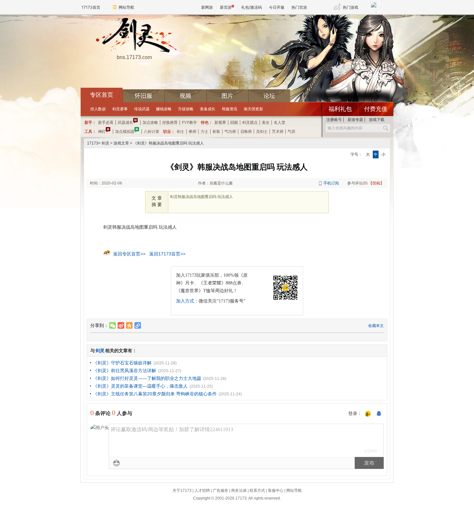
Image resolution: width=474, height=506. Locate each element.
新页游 (226, 7)
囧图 (234, 122)
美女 (266, 122)
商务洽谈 (239, 490)
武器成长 (125, 122)
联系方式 (257, 490)
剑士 (180, 131)
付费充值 (375, 109)
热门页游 (299, 7)
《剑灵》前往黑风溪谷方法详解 (124, 370)
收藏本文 (376, 325)
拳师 (192, 131)
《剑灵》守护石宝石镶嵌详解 (122, 362)
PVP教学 (189, 122)
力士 (204, 131)
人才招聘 (202, 490)
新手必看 (106, 122)
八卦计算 (151, 131)
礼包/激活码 (251, 7)
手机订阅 (331, 183)
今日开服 (276, 7)
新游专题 (355, 119)
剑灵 (105, 143)
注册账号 (334, 119)
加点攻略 (150, 122)
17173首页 (91, 7)
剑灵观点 (250, 122)
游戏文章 (121, 143)
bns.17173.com (134, 57)
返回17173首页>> (167, 253)
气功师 (230, 131)
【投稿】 (376, 183)
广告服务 (220, 490)
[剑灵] (134, 36)
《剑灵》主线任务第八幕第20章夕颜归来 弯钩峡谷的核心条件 (155, 393)
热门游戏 (350, 7)
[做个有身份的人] (368, 414)
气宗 (291, 131)
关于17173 (182, 490)
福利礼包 (340, 109)
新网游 (207, 7)
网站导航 (126, 7)
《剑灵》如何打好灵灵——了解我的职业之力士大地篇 (147, 378)
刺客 (216, 131)
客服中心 (275, 490)
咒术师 (277, 131)
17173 (92, 143)
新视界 (220, 122)
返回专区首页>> (129, 253)
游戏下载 (376, 119)
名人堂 (279, 122)
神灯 (102, 131)
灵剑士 (262, 131)
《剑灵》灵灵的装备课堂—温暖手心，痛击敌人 (140, 386)
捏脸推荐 (170, 122)
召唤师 (246, 131)
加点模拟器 (124, 131)
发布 (369, 463)
